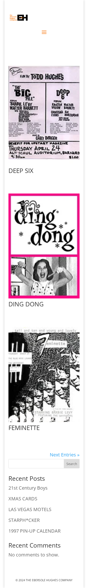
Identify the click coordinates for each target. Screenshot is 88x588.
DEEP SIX (20, 170)
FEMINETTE (24, 427)
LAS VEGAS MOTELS (29, 509)
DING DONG (26, 304)
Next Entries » (65, 455)
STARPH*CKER (24, 520)
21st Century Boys (28, 488)
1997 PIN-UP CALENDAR (34, 531)
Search (71, 464)
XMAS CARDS (22, 498)
